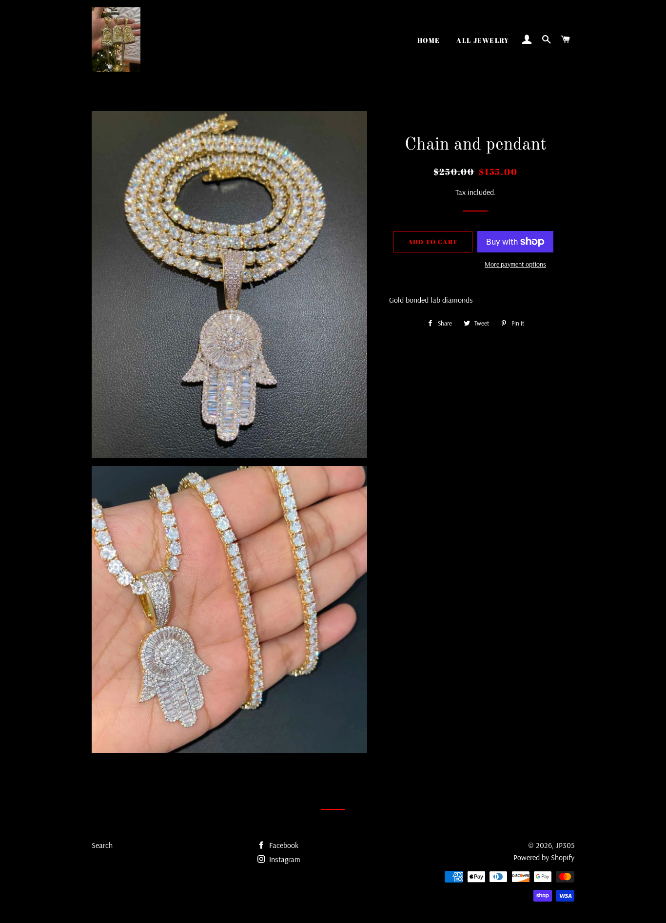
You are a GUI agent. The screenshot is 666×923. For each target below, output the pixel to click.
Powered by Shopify (543, 857)
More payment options (515, 264)
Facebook (282, 845)
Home (428, 40)
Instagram (283, 859)
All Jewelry (482, 40)
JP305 (565, 845)
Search (102, 845)
